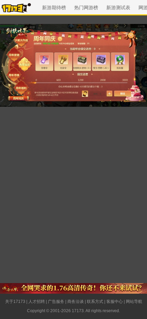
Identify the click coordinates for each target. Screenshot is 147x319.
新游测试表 (118, 7)
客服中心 (114, 301)
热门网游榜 (86, 7)
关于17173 (15, 301)
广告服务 (56, 301)
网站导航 (134, 301)
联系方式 (95, 301)
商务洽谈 (75, 301)
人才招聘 (36, 301)
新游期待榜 (54, 7)
